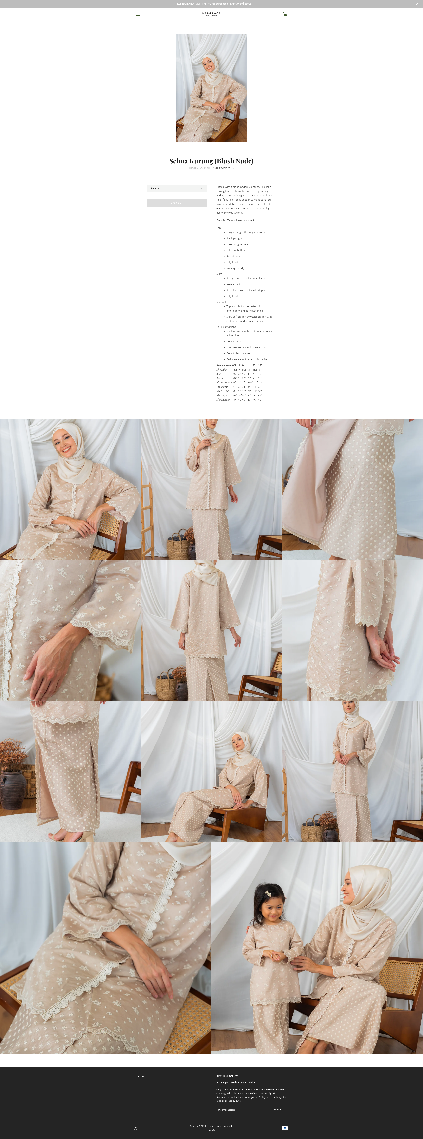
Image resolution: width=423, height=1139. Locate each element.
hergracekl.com (214, 1126)
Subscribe (278, 1110)
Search (139, 1076)
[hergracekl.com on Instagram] (135, 1128)
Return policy (227, 1076)
